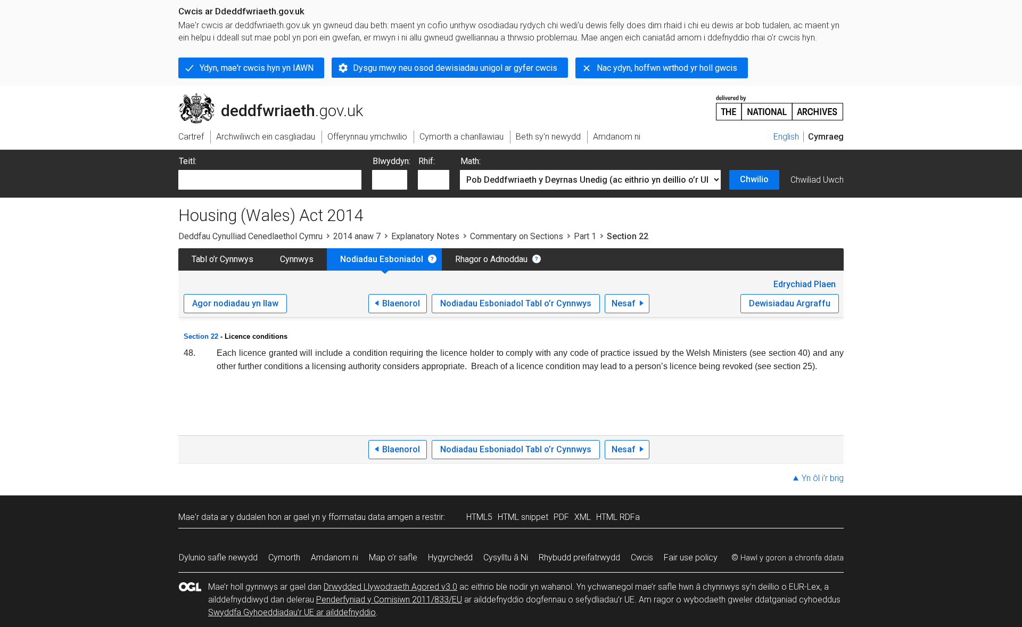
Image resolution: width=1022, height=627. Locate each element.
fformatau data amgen (370, 517)
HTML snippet (523, 517)
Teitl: (187, 161)
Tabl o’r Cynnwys (222, 259)
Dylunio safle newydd (218, 557)
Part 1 (585, 236)
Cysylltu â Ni (505, 557)
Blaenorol (401, 303)
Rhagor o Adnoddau (491, 259)
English (786, 137)
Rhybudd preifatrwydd (579, 557)
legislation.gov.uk (266, 97)
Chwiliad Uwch (817, 180)
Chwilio (754, 179)
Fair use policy (691, 557)
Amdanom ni (334, 557)
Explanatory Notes (425, 236)
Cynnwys (297, 259)
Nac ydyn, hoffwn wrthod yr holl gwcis (667, 68)
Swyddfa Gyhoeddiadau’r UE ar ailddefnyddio (292, 612)
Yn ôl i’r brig (823, 478)
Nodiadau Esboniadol (381, 259)
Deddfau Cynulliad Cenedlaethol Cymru (250, 236)
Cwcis (642, 557)
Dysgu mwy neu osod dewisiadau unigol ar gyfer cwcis (455, 68)
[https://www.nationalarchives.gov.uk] (780, 103)
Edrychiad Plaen (804, 284)
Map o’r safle (393, 557)
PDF (561, 517)
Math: (470, 161)
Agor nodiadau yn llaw (235, 303)
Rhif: (426, 161)
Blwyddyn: (391, 161)
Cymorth (284, 557)
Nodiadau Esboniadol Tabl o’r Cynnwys (515, 303)
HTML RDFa (618, 517)
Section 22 (201, 336)
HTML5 (479, 517)
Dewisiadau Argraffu (789, 303)
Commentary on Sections (516, 236)
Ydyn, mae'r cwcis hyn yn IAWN (257, 68)
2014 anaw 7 (357, 236)
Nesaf (624, 303)
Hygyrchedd (450, 557)
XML (582, 517)
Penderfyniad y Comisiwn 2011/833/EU (389, 600)
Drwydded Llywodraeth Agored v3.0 (390, 587)
